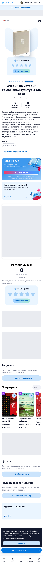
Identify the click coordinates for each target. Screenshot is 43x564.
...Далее (22, 538)
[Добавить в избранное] (35, 21)
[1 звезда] (12, 65)
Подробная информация (13, 151)
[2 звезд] (17, 65)
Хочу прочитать (19, 550)
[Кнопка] (14, 395)
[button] (21, 42)
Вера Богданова (25, 424)
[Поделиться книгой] (39, 21)
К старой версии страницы (20, 8)
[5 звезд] (30, 65)
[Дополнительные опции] (39, 550)
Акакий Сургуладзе (21, 98)
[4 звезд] (26, 65)
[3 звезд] (21, 65)
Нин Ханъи (6, 424)
